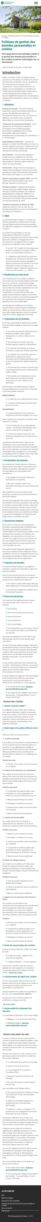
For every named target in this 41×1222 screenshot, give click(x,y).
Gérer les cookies (9, 1004)
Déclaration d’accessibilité (10, 1201)
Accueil (4, 36)
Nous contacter (7, 1208)
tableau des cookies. (16, 972)
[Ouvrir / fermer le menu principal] (36, 3)
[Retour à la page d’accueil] (17, 3)
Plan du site (5, 1211)
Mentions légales (7, 1198)
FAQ (3, 1195)
